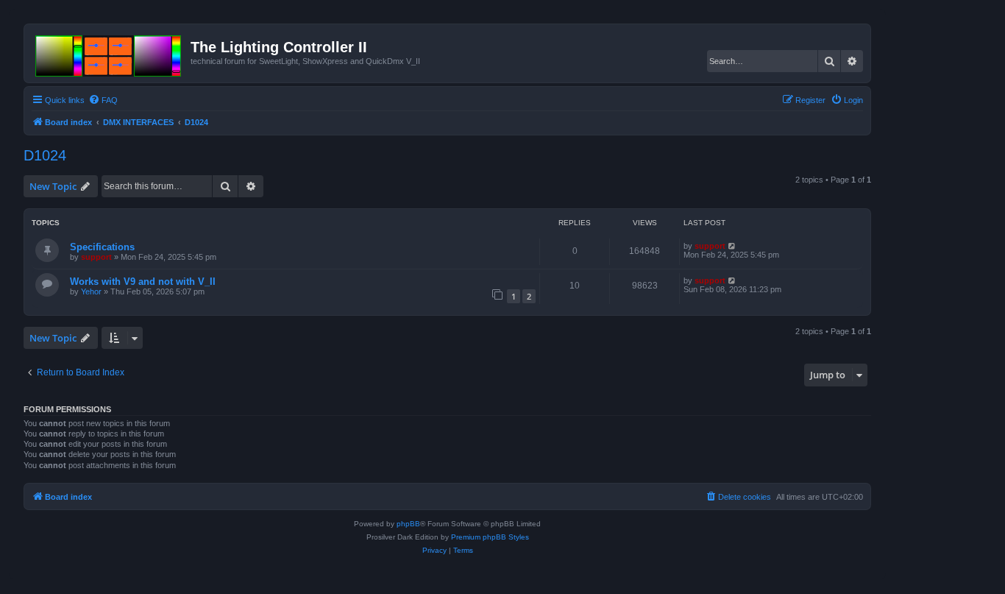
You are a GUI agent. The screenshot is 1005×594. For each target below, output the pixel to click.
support (96, 256)
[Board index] (109, 53)
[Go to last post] (732, 245)
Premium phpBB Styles (490, 537)
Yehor (91, 291)
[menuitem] (103, 100)
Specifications (102, 246)
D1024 (45, 155)
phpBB (408, 524)
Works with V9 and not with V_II (143, 281)
